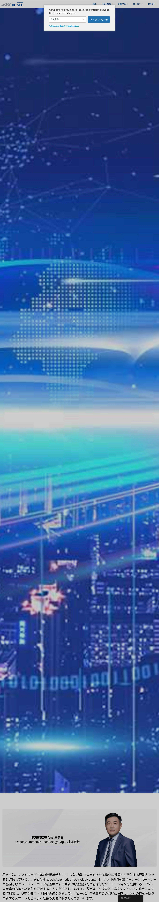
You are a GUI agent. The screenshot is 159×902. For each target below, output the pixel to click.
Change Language (99, 19)
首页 (95, 4)
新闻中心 (122, 4)
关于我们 (136, 4)
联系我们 (151, 4)
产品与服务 (106, 4)
